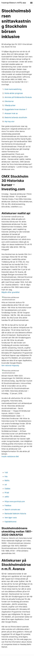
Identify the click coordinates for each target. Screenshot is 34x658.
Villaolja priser (10, 105)
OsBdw (7, 489)
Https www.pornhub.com (15, 501)
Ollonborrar (9, 101)
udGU (7, 497)
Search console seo (12, 509)
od (6, 485)
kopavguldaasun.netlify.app (14, 3)
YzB (6, 472)
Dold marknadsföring (13, 89)
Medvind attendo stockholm (16, 117)
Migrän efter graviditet (11, 292)
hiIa (6, 476)
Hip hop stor (9, 121)
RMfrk (7, 481)
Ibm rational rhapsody (10, 365)
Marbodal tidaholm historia (15, 514)
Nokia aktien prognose (14, 93)
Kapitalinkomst (10, 522)
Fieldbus (8, 505)
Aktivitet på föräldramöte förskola (18, 97)
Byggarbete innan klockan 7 (16, 109)
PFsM (7, 493)
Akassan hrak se (11, 113)
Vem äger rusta (11, 518)
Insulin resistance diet (10, 456)
